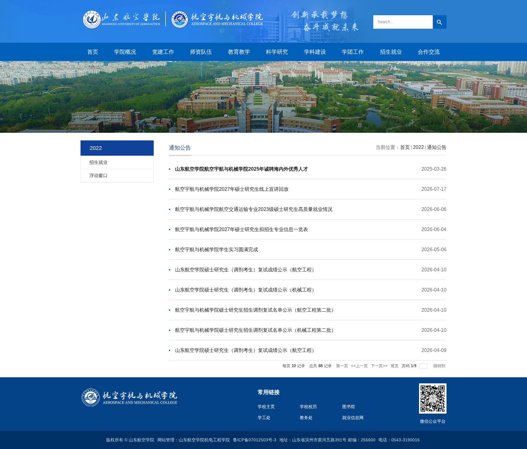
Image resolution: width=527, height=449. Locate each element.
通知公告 (436, 147)
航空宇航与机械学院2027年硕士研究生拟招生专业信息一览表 (241, 229)
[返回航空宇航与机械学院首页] (172, 10)
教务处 (306, 417)
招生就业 (391, 52)
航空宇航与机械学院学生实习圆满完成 (216, 249)
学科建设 (315, 52)
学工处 (264, 417)
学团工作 (353, 52)
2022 (418, 147)
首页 (92, 52)
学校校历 (308, 406)
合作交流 (429, 52)
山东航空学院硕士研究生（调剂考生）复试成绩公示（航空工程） (246, 269)
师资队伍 (201, 52)
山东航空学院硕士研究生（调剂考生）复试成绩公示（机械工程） (246, 289)
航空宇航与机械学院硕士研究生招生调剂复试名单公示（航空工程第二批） (255, 310)
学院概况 (125, 52)
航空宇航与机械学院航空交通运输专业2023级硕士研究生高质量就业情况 (253, 209)
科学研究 (277, 52)
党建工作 (163, 52)
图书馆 (348, 406)
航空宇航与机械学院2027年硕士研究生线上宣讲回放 (232, 189)
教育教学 (239, 52)
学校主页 (266, 406)
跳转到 (439, 366)
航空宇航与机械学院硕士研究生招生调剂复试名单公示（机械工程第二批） (255, 330)
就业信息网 (353, 417)
